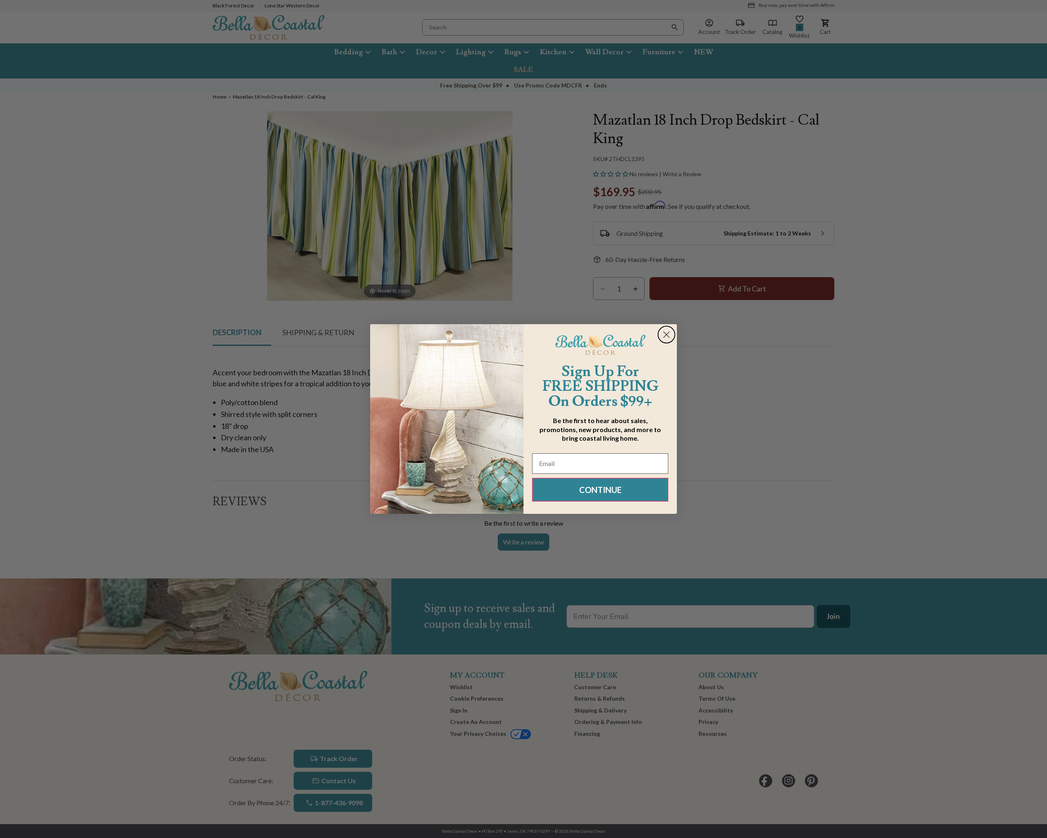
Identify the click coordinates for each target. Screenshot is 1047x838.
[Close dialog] (666, 334)
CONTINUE (600, 490)
